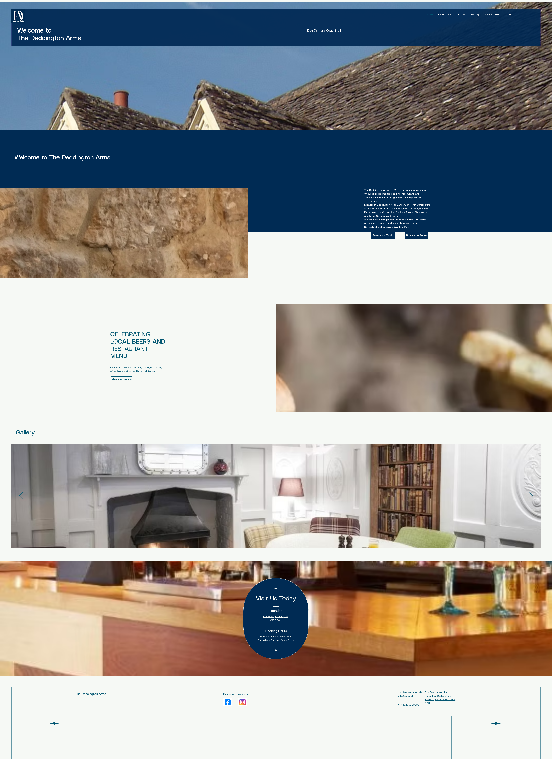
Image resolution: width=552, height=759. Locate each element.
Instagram (243, 694)
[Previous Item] (21, 496)
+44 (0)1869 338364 (409, 705)
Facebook (228, 694)
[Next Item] (531, 496)
